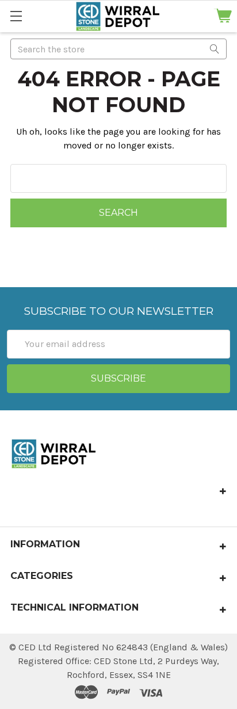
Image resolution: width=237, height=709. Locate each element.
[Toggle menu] (16, 16)
